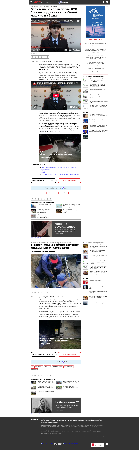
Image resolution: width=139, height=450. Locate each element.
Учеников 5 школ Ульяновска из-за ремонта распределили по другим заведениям (95, 51)
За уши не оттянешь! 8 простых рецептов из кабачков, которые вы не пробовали (99, 246)
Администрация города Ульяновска (40, 288)
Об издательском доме (47, 419)
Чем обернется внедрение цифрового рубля (95, 281)
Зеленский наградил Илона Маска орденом (98, 292)
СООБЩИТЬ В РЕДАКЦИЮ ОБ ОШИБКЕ (49, 422)
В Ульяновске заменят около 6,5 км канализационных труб (45, 392)
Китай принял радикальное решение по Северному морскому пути (98, 302)
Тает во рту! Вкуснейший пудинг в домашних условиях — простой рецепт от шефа (98, 273)
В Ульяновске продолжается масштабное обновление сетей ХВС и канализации (45, 388)
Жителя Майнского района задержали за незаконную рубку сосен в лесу (95, 70)
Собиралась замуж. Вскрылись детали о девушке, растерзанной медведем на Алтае (98, 85)
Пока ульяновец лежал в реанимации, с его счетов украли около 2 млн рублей (96, 57)
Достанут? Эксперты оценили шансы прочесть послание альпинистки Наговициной (99, 107)
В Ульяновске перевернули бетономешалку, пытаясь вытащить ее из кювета (44, 206)
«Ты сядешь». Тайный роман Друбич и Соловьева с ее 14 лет (98, 297)
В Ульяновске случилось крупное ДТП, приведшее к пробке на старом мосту (71, 206)
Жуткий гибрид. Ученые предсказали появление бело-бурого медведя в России (99, 96)
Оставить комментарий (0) (69, 180)
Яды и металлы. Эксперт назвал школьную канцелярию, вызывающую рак (97, 251)
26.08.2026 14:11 (34, 242)
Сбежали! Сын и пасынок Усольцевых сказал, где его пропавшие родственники (99, 80)
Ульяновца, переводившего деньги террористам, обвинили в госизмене (95, 44)
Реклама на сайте (61, 420)
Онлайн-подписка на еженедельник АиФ (95, 419)
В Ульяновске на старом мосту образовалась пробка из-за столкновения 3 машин (45, 216)
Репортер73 (34, 53)
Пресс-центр (57, 419)
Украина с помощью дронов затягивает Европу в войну (96, 136)
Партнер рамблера (85, 443)
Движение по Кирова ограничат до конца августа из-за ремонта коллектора (71, 382)
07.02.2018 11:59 (34, 6)
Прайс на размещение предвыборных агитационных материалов (85, 420)
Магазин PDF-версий (78, 419)
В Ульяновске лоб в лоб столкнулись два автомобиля (60, 174)
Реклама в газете (66, 419)
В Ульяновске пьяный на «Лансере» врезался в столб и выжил (70, 211)
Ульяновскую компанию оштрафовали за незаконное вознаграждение (95, 64)
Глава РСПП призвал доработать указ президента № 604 (97, 120)
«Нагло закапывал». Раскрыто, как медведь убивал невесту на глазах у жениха (99, 101)
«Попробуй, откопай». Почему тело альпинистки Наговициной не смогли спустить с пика (98, 257)
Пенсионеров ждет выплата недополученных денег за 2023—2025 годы (98, 115)
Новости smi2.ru (36, 237)
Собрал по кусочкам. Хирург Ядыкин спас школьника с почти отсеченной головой (99, 262)
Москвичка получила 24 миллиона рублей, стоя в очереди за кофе (98, 126)
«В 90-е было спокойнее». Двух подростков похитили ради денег (98, 90)
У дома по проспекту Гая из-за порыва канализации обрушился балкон (57, 339)
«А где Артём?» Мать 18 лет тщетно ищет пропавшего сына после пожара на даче (98, 267)
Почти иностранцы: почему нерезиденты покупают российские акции (98, 287)
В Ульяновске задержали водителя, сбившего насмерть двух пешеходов (56, 153)
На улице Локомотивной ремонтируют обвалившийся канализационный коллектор (70, 388)
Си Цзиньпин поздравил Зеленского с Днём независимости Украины (98, 131)
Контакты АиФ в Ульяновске (48, 420)
